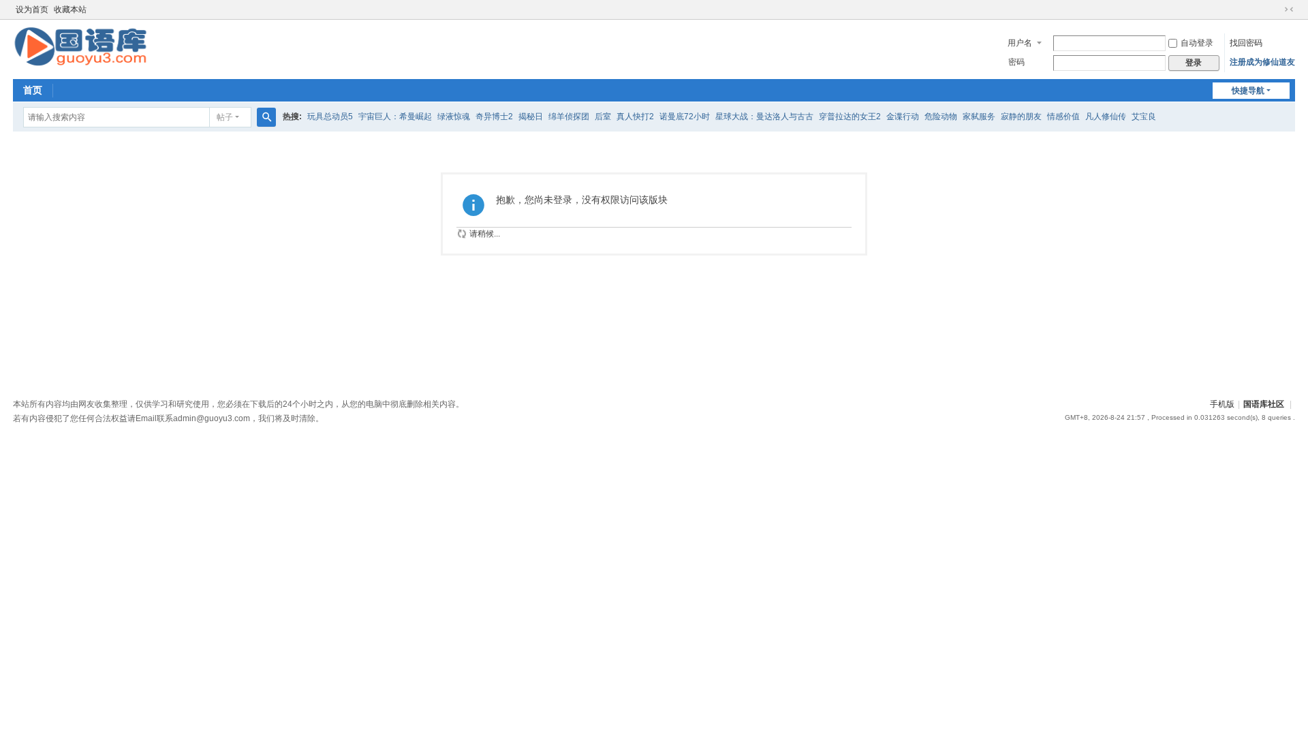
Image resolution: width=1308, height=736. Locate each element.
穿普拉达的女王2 (850, 116)
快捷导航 (1248, 90)
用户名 (1020, 43)
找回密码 (1246, 43)
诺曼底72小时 (684, 116)
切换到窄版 (1289, 9)
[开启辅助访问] (1276, 9)
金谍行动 (902, 116)
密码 (1016, 62)
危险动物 (940, 116)
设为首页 (32, 9)
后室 (603, 116)
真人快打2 (635, 116)
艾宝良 (1144, 116)
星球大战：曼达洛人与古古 (764, 116)
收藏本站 (70, 9)
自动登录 (1197, 43)
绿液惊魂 (453, 116)
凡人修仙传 (1105, 116)
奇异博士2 (494, 116)
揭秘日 (530, 116)
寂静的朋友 (1021, 116)
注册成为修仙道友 (1262, 62)
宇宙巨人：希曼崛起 (395, 116)
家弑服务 (979, 116)
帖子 (225, 117)
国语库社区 (1263, 404)
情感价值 (1063, 116)
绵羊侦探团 (568, 116)
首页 (32, 90)
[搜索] (266, 117)
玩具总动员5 (330, 116)
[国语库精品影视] (80, 45)
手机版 (1222, 404)
